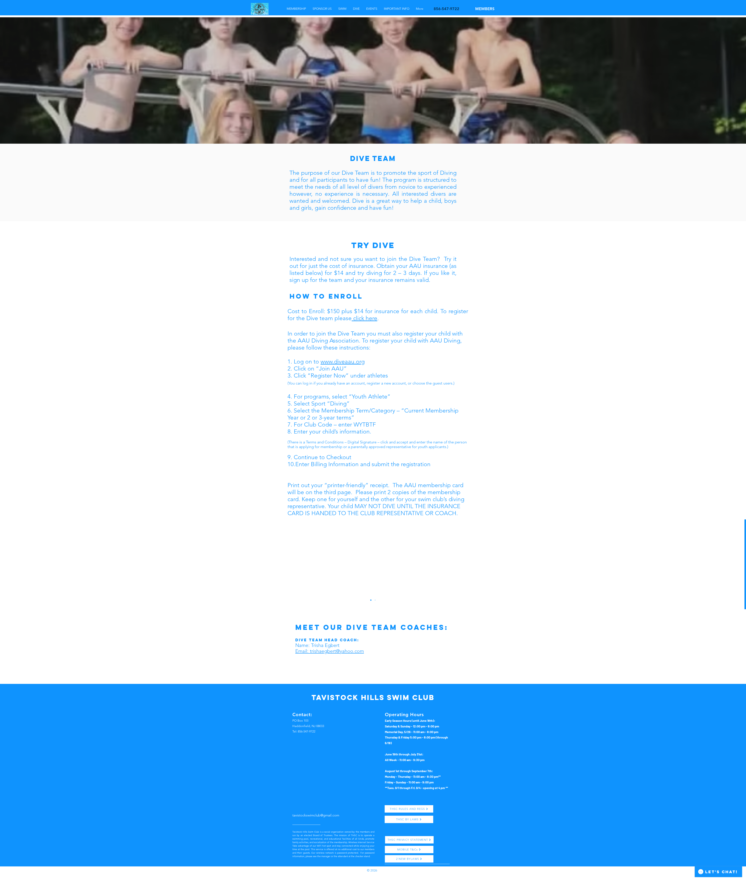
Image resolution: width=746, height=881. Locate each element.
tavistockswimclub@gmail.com (315, 815)
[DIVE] (370, 600)
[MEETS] (375, 600)
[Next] (724, 565)
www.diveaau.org (343, 361)
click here (364, 318)
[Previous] (21, 565)
